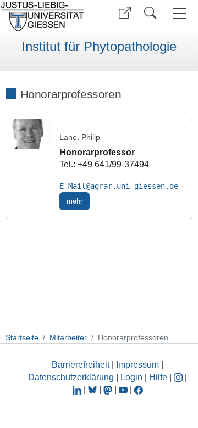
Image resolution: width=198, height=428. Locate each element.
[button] (125, 13)
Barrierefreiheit (80, 364)
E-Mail (72, 186)
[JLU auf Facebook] (138, 389)
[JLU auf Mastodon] (108, 389)
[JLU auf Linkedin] (78, 389)
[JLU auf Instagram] (179, 377)
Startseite (22, 337)
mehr (74, 201)
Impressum (137, 364)
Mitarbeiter (68, 337)
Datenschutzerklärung (71, 377)
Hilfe (158, 377)
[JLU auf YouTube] (123, 389)
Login (132, 377)
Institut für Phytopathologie (99, 47)
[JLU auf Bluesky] (93, 389)
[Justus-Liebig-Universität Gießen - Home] (45, 16)
